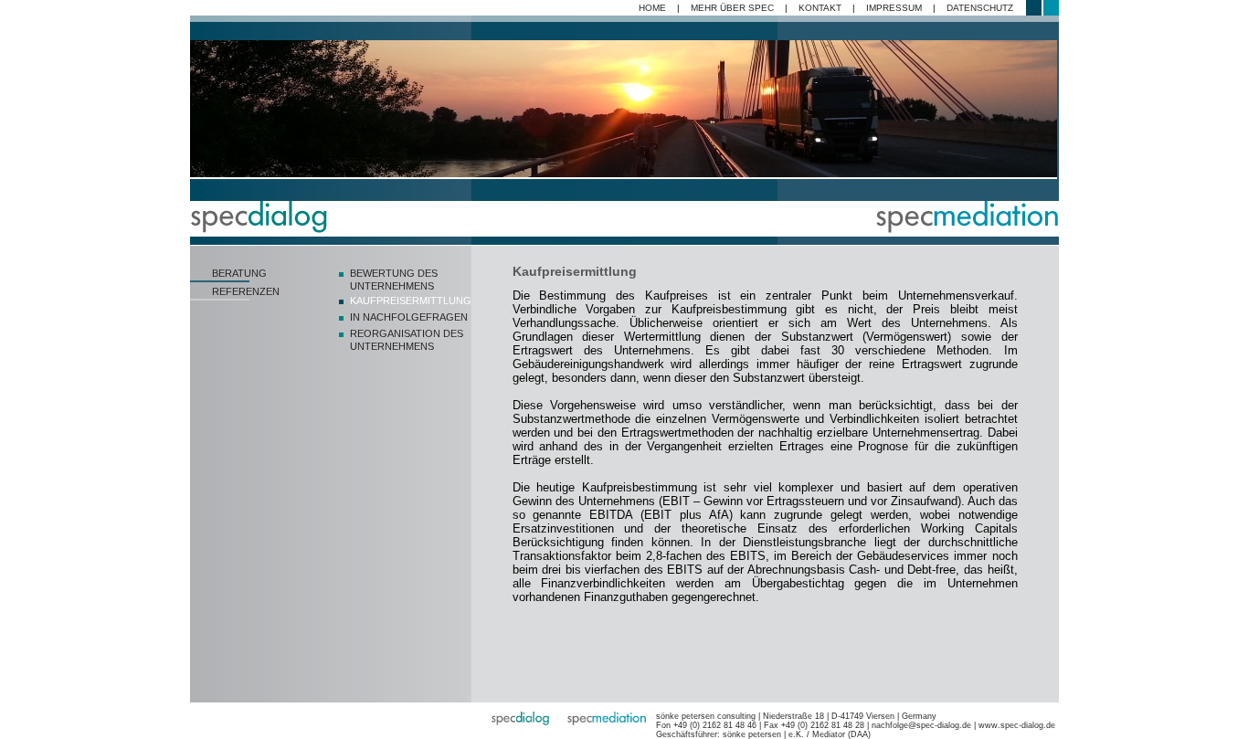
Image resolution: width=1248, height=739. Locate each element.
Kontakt (820, 8)
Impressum (894, 8)
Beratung (239, 273)
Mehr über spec (732, 8)
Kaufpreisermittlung (410, 300)
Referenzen (246, 291)
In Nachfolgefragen (409, 316)
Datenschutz (980, 8)
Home (652, 8)
